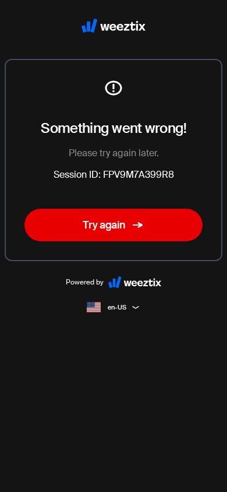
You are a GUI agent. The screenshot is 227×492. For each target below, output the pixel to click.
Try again (104, 225)
